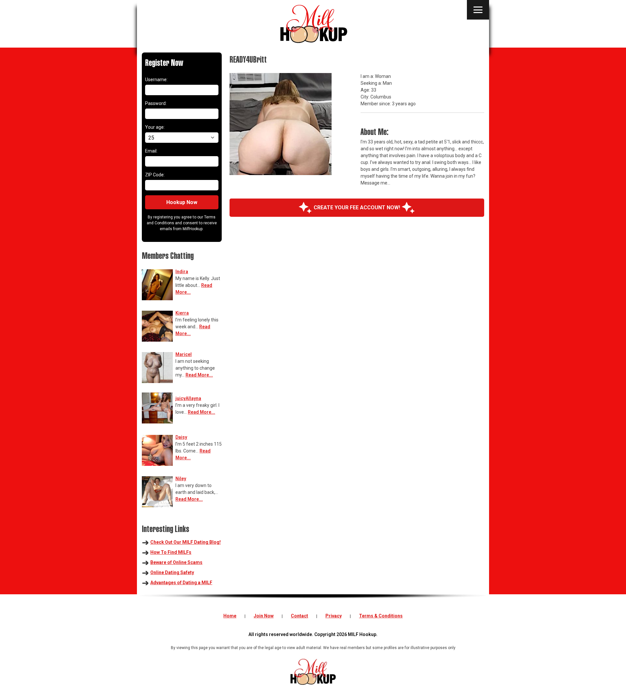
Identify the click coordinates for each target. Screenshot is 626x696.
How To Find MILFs (170, 552)
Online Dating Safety (172, 572)
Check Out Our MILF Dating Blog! (185, 542)
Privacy (333, 615)
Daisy (181, 437)
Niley (180, 478)
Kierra (182, 313)
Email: (151, 151)
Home (229, 615)
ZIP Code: (155, 174)
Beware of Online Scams (176, 562)
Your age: (155, 127)
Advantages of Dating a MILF (181, 582)
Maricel (183, 354)
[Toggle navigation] (478, 10)
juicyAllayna (188, 398)
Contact (299, 615)
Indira (181, 271)
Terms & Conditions (381, 615)
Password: (156, 103)
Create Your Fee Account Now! (356, 207)
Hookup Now (181, 202)
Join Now (264, 615)
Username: (156, 79)
